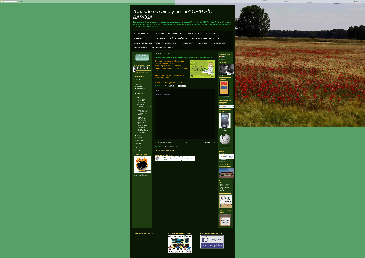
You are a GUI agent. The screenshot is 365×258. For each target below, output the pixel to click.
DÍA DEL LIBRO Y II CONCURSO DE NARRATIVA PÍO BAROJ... (142, 112)
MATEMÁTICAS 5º (174, 33)
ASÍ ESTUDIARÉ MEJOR (179, 38)
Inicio (187, 142)
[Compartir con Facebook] (185, 86)
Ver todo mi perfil (223, 59)
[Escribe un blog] (181, 86)
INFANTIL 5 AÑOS (224, 186)
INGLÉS (221, 190)
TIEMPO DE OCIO (140, 48)
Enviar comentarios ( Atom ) (170, 146)
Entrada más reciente (163, 142)
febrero (139, 137)
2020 (137, 79)
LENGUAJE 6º (188, 43)
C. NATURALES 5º (192, 33)
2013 (137, 148)
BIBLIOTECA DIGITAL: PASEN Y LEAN (206, 38)
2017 (137, 81)
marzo (139, 135)
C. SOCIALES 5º (209, 33)
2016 (137, 84)
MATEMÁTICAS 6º (171, 43)
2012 (137, 150)
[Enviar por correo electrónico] (179, 86)
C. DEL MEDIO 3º (224, 187)
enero (138, 140)
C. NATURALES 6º (220, 43)
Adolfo (223, 56)
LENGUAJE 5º (159, 33)
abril (138, 96)
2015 (137, 143)
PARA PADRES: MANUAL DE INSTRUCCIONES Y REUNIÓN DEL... (143, 130)
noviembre (140, 88)
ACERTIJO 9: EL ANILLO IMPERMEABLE (142, 124)
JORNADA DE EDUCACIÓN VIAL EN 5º (144, 106)
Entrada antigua (209, 142)
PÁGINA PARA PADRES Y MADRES (147, 43)
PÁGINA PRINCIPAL (141, 33)
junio (138, 91)
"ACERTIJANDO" (159, 38)
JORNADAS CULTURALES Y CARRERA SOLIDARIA (142, 100)
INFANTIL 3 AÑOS (224, 184)
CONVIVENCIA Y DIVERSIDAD (163, 48)
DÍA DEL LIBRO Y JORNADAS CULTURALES (142, 118)
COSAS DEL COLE (141, 38)
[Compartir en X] (183, 86)
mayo (138, 93)
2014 (137, 145)
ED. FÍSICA (222, 189)
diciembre (140, 86)
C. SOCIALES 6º (203, 43)
